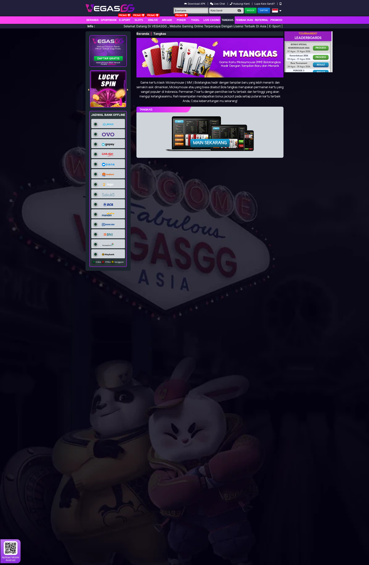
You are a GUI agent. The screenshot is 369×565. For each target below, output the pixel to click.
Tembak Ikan (244, 20)
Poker (181, 20)
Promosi (276, 20)
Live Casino (212, 20)
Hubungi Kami (241, 3)
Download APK (196, 3)
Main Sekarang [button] (210, 142)
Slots (139, 20)
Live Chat (219, 3)
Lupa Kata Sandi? (265, 3)
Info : (91, 26)
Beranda (92, 20)
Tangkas (228, 20)
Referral (261, 20)
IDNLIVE (153, 20)
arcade (167, 20)
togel (195, 20)
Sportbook (109, 20)
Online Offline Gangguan (109, 262)
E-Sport (124, 20)
